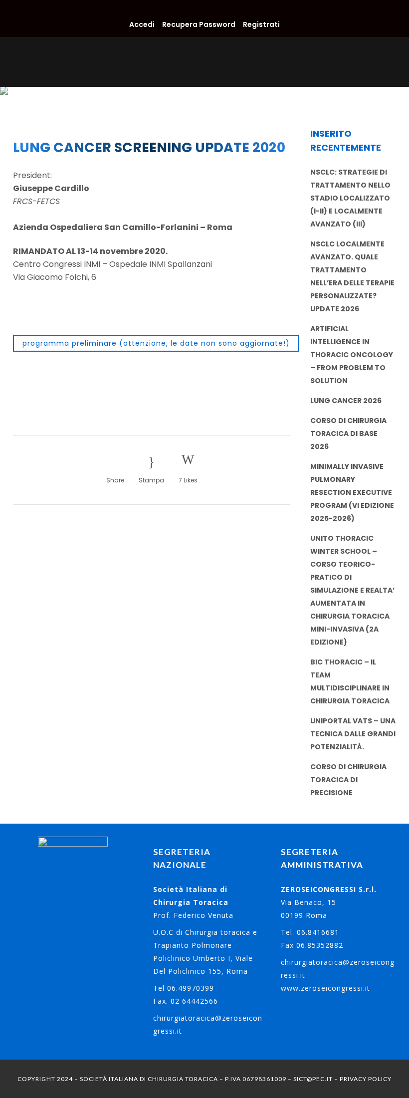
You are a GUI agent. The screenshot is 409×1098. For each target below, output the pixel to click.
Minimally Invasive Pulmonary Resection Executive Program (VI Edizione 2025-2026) (352, 492)
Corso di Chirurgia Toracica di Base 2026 (348, 433)
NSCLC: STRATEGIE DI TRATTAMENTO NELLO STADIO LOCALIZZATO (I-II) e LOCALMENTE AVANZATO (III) (350, 198)
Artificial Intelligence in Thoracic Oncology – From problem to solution (351, 355)
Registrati (261, 24)
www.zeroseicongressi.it (325, 988)
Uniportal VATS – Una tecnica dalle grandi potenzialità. (353, 734)
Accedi (142, 24)
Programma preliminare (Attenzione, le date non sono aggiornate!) (156, 343)
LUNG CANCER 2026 (346, 401)
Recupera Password (198, 24)
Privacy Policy (366, 1079)
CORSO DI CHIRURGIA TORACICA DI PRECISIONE (348, 780)
